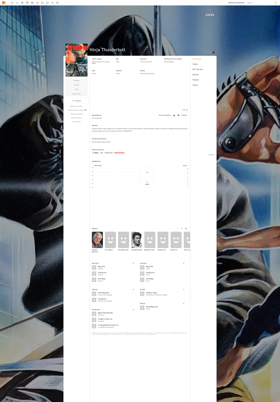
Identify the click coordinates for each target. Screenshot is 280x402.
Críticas (195, 85)
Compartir (77, 101)
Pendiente (77, 80)
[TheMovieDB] (109, 154)
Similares (195, 80)
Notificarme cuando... (76, 106)
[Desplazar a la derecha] (181, 228)
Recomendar (77, 121)
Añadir (108, 142)
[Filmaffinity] (96, 154)
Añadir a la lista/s (76, 118)
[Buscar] (275, 2)
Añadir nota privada (76, 114)
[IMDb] (102, 154)
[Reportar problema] (174, 115)
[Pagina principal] (4, 4)
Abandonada (76, 94)
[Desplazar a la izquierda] (177, 228)
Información (196, 59)
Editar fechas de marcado (77, 110)
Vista (76, 89)
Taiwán (94, 73)
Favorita (76, 85)
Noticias (195, 75)
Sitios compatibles (165, 115)
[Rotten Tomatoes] (120, 154)
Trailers (195, 64)
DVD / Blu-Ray (197, 69)
